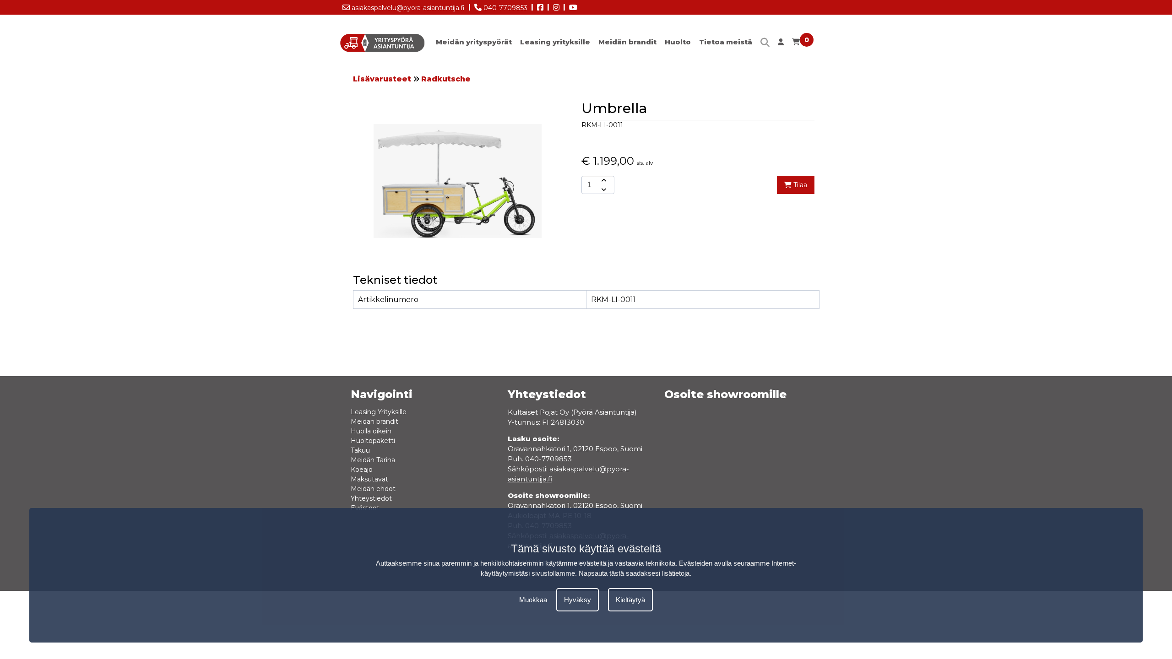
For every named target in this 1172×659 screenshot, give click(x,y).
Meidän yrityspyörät (474, 42)
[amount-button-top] (603, 180)
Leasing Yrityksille (379, 412)
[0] (796, 44)
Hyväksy (577, 600)
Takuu (360, 450)
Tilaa (799, 185)
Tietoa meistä (725, 42)
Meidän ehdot (373, 489)
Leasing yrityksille (555, 42)
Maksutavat (369, 479)
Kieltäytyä (630, 600)
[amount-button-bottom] (603, 189)
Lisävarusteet (382, 79)
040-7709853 (504, 8)
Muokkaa (533, 600)
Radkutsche (446, 79)
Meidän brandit (627, 42)
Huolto (678, 42)
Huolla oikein (371, 431)
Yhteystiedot (371, 498)
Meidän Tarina (373, 460)
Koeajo (362, 469)
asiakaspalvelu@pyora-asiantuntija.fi (407, 8)
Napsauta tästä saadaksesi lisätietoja (634, 573)
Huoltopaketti (373, 441)
